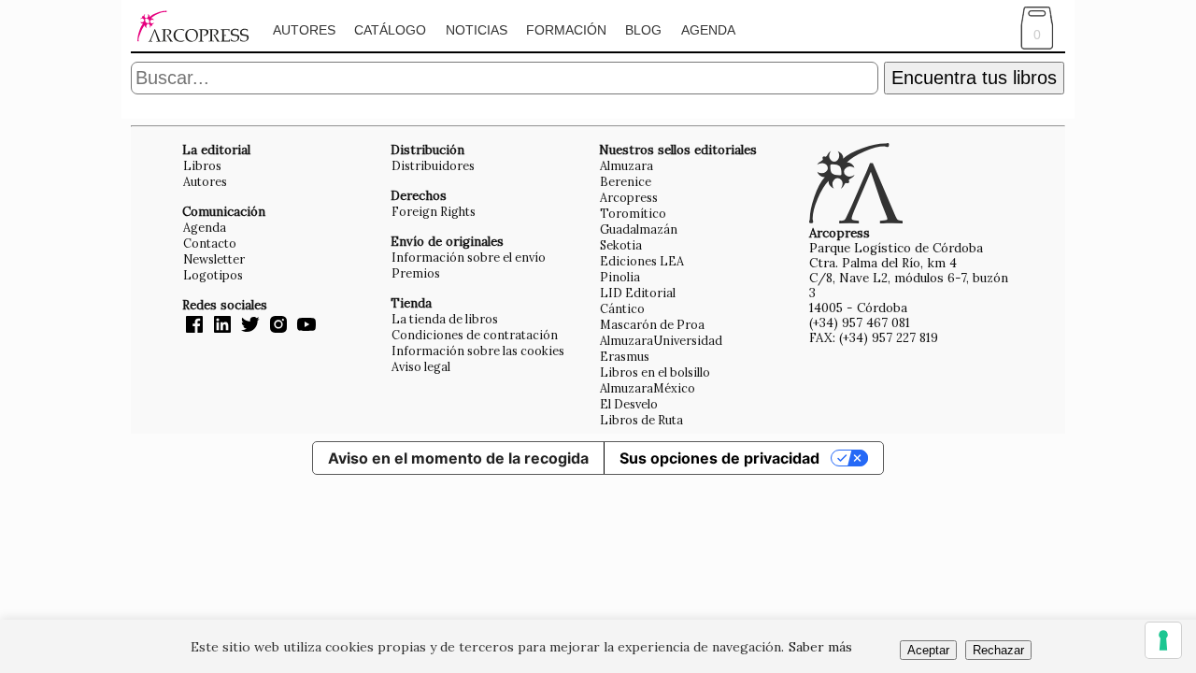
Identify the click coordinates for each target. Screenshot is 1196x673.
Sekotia (621, 244)
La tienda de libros (445, 318)
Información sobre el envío (469, 257)
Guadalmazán (638, 229)
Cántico (622, 308)
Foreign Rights (434, 211)
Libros (202, 165)
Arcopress (629, 197)
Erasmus (624, 356)
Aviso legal (421, 366)
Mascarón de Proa (652, 324)
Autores (304, 29)
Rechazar (998, 650)
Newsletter (214, 258)
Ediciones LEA (642, 260)
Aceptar (928, 650)
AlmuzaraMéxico (647, 387)
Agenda (708, 29)
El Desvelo (629, 403)
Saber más (820, 646)
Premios (416, 272)
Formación (566, 29)
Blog (643, 29)
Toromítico (633, 213)
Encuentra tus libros (974, 77)
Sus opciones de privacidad (719, 458)
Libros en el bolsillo (655, 372)
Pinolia (620, 276)
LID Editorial (638, 292)
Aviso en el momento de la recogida (458, 458)
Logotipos (213, 274)
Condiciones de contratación (475, 334)
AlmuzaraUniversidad (661, 340)
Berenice (625, 181)
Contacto (209, 243)
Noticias (476, 29)
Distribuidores (433, 165)
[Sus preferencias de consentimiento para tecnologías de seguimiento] (1163, 640)
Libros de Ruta (641, 419)
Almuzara (626, 165)
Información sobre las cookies (478, 350)
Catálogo (390, 29)
